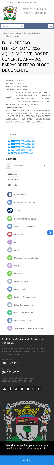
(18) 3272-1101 (10, 363)
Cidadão (13, 174)
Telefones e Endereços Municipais (29, 328)
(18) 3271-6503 (10, 372)
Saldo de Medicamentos (24, 305)
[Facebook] (10, 388)
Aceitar (27, 460)
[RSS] (33, 388)
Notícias (17, 266)
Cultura (17, 210)
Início (4, 33)
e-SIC (16, 242)
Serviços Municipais (23, 320)
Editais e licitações (32, 33)
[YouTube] (21, 388)
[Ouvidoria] (39, 388)
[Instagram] (16, 388)
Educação (18, 234)
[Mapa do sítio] (4, 388)
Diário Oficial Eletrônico (24, 226)
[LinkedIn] (27, 388)
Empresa (13, 179)
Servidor (14, 185)
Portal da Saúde (21, 289)
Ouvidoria (18, 273)
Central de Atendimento (24, 202)
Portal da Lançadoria (23, 281)
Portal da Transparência (24, 297)
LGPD (16, 250)
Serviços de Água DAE (23, 312)
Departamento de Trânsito (25, 219)
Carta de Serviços (21, 194)
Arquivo (13, 134)
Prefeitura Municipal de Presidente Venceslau (34, 10)
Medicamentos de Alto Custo (26, 258)
